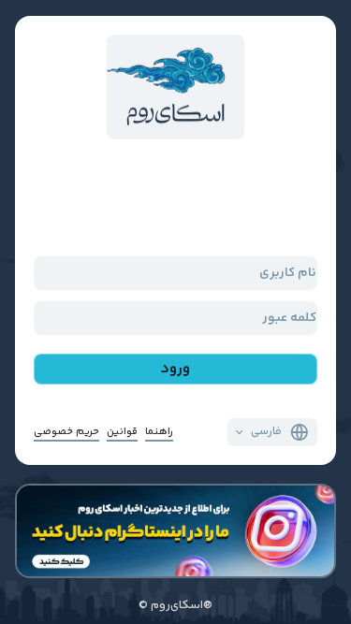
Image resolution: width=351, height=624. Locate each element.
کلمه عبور (289, 317)
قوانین (122, 432)
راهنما (159, 432)
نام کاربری (287, 272)
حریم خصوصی (66, 432)
